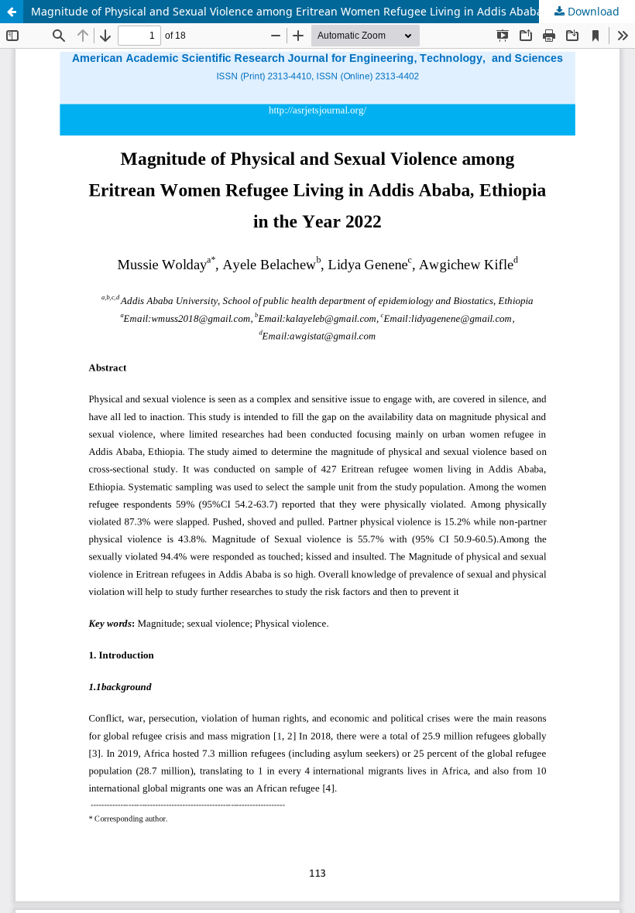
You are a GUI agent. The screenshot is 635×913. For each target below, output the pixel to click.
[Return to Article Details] (11, 11)
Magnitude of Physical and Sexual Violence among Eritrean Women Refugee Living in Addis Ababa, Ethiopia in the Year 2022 (333, 11)
